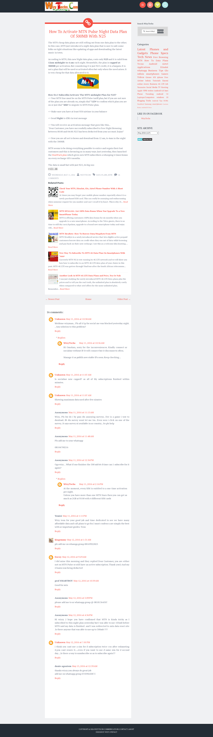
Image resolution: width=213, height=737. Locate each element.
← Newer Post (52, 299)
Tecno (140, 63)
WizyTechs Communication (106, 729)
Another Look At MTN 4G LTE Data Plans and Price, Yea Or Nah (90, 275)
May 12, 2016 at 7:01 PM (78, 642)
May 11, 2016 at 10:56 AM (91, 342)
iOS (154, 77)
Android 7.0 (162, 94)
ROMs (166, 101)
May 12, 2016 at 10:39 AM (86, 580)
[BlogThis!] (51, 169)
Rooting (164, 87)
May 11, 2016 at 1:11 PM (75, 515)
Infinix (148, 80)
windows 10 (162, 97)
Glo (166, 70)
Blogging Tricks (144, 100)
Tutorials (156, 80)
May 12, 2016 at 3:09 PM (80, 597)
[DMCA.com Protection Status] (144, 140)
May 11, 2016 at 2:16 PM (91, 484)
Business (153, 84)
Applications (143, 67)
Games (164, 73)
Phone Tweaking (145, 94)
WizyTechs (85, 175)
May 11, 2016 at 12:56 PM (81, 460)
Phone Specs (159, 53)
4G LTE (161, 84)
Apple (139, 90)
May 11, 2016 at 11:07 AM (78, 374)
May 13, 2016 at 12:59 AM (84, 666)
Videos (140, 77)
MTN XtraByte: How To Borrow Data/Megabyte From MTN (87, 233)
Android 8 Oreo (147, 107)
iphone (160, 77)
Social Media (151, 87)
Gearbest (140, 104)
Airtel (165, 63)
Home (88, 299)
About (131, 729)
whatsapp (142, 70)
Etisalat (164, 67)
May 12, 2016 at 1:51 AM (79, 539)
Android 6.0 (159, 90)
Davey (58, 556)
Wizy (107, 732)
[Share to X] (54, 169)
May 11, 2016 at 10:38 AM (78, 318)
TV (159, 87)
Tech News (144, 57)
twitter (150, 90)
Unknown (60, 318)
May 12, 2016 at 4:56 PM (80, 615)
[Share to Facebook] (56, 169)
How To (149, 60)
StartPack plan (59, 154)
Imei (166, 90)
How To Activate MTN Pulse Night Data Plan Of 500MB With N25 (88, 34)
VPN (145, 90)
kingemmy (60, 539)
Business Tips (155, 70)
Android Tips (157, 101)
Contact (123, 729)
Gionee (148, 77)
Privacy (113, 732)
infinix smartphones (148, 73)
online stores (143, 84)
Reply (58, 330)
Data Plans (101, 175)
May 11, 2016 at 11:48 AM (81, 436)
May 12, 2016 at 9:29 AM (74, 556)
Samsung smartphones (153, 104)
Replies (61, 337)
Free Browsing (160, 57)
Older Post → (124, 299)
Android (153, 63)
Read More (58, 227)
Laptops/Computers (145, 97)
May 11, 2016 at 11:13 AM (81, 412)
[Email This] (49, 169)
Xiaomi (165, 80)
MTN (110, 175)
